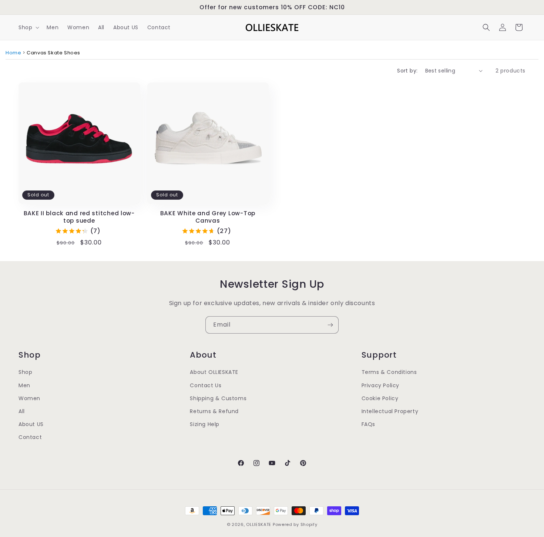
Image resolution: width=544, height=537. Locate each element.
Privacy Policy (380, 385)
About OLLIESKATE (214, 372)
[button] (28, 27)
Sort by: (407, 70)
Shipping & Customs (218, 398)
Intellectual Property (390, 411)
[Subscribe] (330, 325)
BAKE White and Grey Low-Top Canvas (207, 217)
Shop (25, 372)
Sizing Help (204, 424)
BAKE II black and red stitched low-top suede (79, 217)
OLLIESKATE (258, 524)
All (22, 411)
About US (31, 424)
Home (13, 52)
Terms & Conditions (389, 372)
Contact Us (205, 385)
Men (24, 385)
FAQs (368, 424)
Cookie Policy (380, 398)
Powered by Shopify (295, 524)
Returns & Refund (214, 411)
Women (29, 398)
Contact (30, 437)
